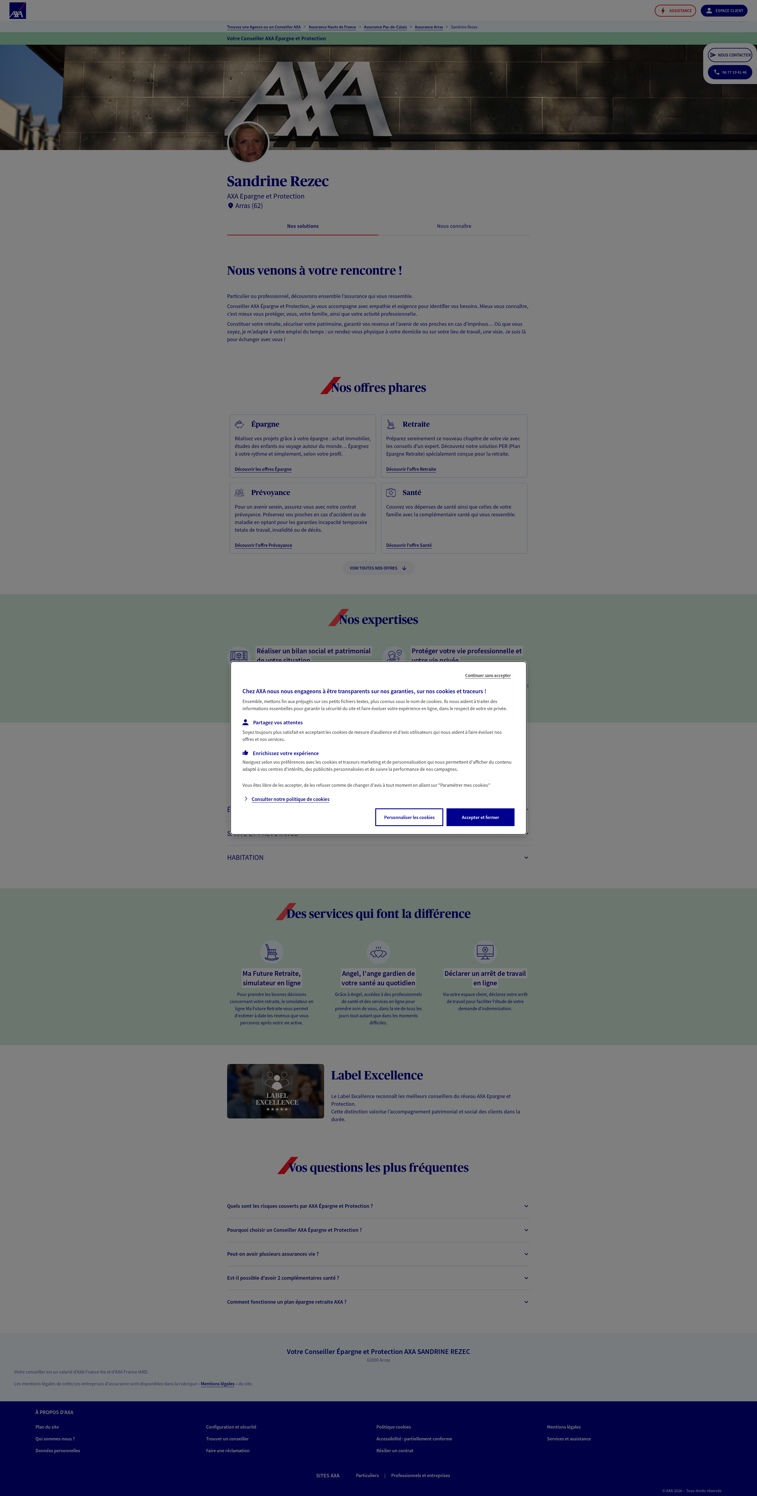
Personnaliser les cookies (409, 817)
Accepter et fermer (480, 817)
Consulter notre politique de (290, 799)
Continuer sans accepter (488, 675)
